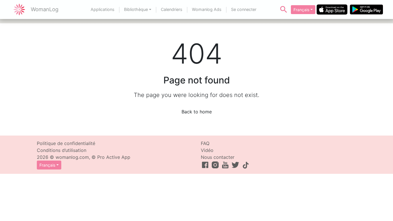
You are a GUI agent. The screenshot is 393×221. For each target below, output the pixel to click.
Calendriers (171, 9)
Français (301, 9)
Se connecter (243, 9)
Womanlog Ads (207, 9)
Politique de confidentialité (66, 143)
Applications (103, 9)
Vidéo (207, 150)
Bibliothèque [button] (136, 9)
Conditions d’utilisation (61, 150)
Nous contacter (217, 157)
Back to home (197, 112)
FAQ (205, 143)
